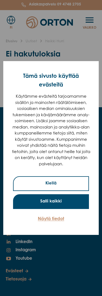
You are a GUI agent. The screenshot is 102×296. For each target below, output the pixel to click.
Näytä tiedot (51, 219)
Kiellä (51, 183)
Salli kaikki (51, 201)
